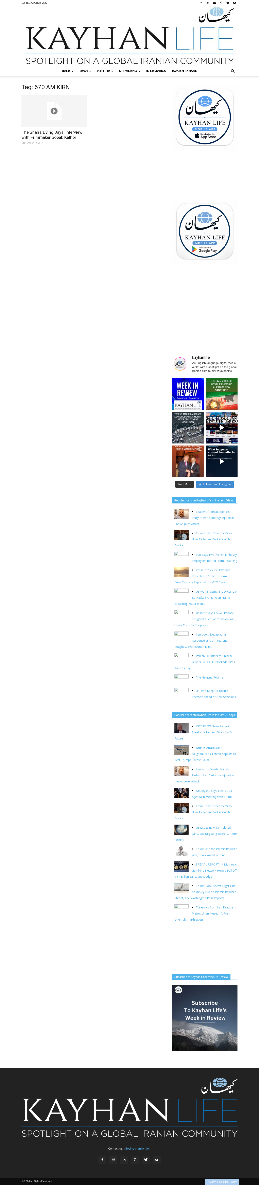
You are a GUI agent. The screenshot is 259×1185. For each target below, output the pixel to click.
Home (66, 71)
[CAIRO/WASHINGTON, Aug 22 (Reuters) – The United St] (222, 394)
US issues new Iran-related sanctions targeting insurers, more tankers (205, 834)
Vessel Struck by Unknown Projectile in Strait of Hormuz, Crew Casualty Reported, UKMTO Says (202, 576)
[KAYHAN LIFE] (129, 36)
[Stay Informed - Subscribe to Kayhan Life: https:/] (222, 427)
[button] (233, 71)
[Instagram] (208, 3)
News (84, 71)
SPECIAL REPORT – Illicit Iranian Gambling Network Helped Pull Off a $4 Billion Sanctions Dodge (206, 870)
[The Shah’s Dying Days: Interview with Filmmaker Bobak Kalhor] (54, 111)
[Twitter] (228, 3)
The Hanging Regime (209, 677)
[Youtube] (234, 3)
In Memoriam (156, 71)
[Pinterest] (221, 3)
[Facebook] (201, 3)
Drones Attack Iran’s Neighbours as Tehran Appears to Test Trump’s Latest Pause (205, 754)
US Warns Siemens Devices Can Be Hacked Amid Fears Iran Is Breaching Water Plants (206, 598)
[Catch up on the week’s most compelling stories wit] (188, 394)
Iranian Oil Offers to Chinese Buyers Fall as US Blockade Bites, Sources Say (205, 662)
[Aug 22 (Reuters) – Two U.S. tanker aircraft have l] (188, 427)
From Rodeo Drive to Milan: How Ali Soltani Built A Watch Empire (203, 539)
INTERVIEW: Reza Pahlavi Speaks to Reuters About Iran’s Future (203, 732)
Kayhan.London (184, 71)
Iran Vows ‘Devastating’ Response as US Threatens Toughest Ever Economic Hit (200, 641)
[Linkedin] (214, 3)
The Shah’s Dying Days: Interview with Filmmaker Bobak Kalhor (52, 135)
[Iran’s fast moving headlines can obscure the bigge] (222, 461)
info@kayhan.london (137, 1148)
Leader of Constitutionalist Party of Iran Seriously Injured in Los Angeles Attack (204, 518)
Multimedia (128, 71)
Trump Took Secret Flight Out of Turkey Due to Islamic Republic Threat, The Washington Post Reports (205, 892)
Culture (103, 71)
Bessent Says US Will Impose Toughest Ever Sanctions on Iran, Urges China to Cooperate (204, 619)
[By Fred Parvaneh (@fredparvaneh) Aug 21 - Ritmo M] (188, 461)
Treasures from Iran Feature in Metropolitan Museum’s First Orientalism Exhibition (205, 913)
